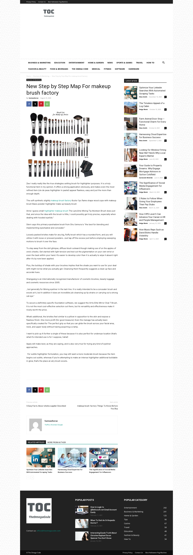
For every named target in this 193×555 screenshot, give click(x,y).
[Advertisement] (96, 40)
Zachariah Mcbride (146, 178)
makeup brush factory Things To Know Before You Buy (97, 407)
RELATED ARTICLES (36, 442)
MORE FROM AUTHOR (57, 442)
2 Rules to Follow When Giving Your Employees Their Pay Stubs (150, 201)
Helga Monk (143, 109)
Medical (96, 69)
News (110, 62)
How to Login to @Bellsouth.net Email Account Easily (103, 509)
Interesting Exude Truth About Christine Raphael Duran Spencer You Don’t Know (103, 535)
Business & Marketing (39, 62)
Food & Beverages (59, 69)
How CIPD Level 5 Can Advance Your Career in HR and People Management (152, 217)
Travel (139, 62)
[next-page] (32, 477)
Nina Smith (143, 97)
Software (120, 69)
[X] (35, 104)
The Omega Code (80, 69)
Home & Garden (96, 62)
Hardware (134, 69)
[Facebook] (29, 104)
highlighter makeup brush (56, 211)
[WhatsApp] (47, 104)
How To (150, 62)
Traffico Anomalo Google (54, 425)
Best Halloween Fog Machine (58, 2)
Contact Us (42, 2)
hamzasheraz (33, 98)
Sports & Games (124, 62)
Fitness (107, 69)
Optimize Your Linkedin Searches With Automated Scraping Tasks (152, 90)
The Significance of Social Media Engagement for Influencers (152, 186)
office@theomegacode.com (48, 530)
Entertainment (76, 62)
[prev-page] (28, 477)
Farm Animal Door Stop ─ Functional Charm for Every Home (152, 121)
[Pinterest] (41, 104)
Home (28, 76)
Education (59, 62)
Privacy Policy (31, 2)
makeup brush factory (61, 200)
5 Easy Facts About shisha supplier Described (46, 406)
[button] (163, 63)
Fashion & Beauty (37, 69)
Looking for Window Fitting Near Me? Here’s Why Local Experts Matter (152, 153)
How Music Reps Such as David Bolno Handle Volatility (151, 232)
